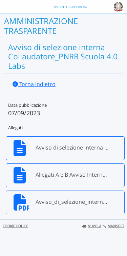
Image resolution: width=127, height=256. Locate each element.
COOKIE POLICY (15, 226)
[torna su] (113, 235)
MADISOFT (116, 226)
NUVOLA (94, 226)
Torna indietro (37, 84)
